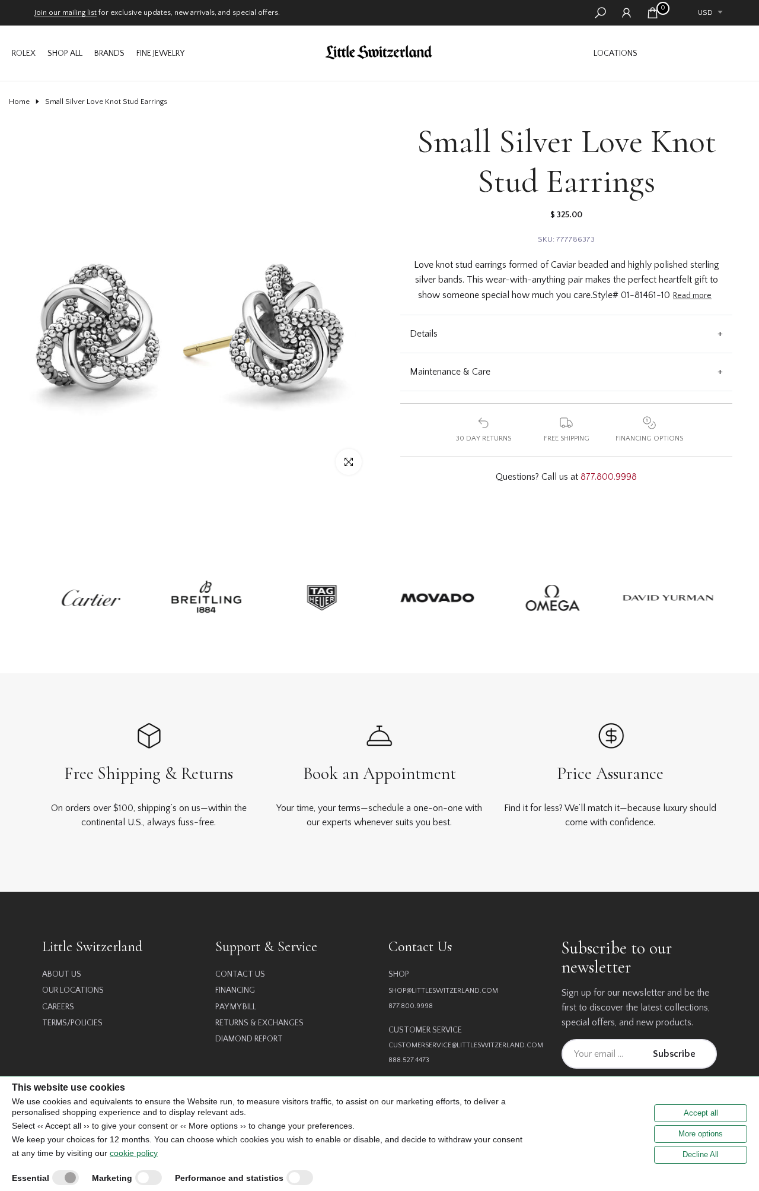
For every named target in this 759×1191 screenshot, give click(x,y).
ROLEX (24, 53)
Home (19, 101)
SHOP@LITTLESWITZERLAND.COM (443, 990)
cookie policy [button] (134, 1153)
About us (61, 974)
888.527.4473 (408, 1060)
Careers (58, 1007)
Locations (615, 53)
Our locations (73, 990)
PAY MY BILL (235, 1007)
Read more (692, 295)
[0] (652, 13)
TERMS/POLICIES (72, 1023)
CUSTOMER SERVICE (425, 1030)
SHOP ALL (64, 53)
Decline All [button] (701, 1154)
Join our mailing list (65, 12)
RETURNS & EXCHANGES (259, 1023)
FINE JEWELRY (160, 53)
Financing (235, 990)
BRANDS (109, 53)
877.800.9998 (609, 476)
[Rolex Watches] (696, 53)
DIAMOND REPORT (249, 1039)
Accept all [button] (701, 1112)
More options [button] (700, 1133)
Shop (398, 974)
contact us (240, 974)
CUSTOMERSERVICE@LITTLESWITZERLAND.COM (465, 1045)
